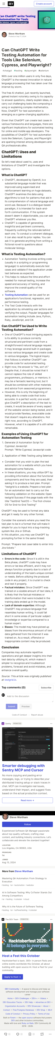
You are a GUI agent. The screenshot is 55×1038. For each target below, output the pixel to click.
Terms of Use (44, 1014)
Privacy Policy (29, 1014)
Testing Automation (16, 294)
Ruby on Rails (28, 1023)
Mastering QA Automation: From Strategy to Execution (24, 881)
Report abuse (37, 715)
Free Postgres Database (23, 1010)
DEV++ (35, 998)
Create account (44, 3)
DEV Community (12, 989)
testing (18, 70)
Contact (6, 1010)
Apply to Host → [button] (12, 977)
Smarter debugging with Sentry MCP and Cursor (23, 767)
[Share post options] (50, 1034)
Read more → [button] (27, 800)
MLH (50, 1010)
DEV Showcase (34, 1006)
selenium (44, 70)
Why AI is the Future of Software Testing (22, 908)
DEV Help (29, 1002)
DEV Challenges (22, 998)
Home (10, 998)
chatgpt (7, 70)
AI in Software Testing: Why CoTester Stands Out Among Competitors (27, 895)
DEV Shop (41, 1010)
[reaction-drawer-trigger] (7, 1034)
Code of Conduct (19, 715)
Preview (26, 706)
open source (27, 1017)
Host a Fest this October (21, 956)
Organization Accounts (15, 1006)
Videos (43, 998)
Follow (27, 824)
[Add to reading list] (31, 1034)
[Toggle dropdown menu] (51, 723)
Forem (13, 1017)
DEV (13, 1020)
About (45, 1006)
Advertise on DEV (43, 1002)
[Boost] (42, 1034)
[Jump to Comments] (19, 1034)
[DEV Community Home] (10, 3)
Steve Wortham (17, 33)
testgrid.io (10, 679)
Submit (11, 706)
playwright (30, 70)
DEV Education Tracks (12, 1002)
